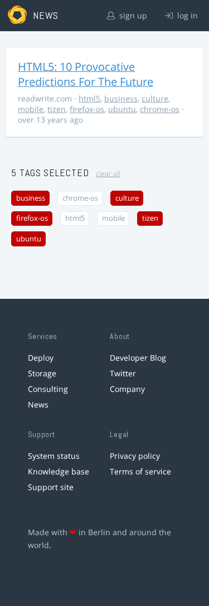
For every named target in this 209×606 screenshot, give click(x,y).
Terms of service (140, 471)
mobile (30, 109)
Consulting (48, 389)
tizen (56, 109)
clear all (108, 173)
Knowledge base (58, 471)
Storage (42, 373)
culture (155, 98)
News (38, 404)
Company (127, 389)
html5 (89, 98)
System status (54, 455)
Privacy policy (135, 455)
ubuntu (122, 109)
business (121, 98)
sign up (132, 15)
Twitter (123, 373)
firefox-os (87, 109)
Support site (51, 487)
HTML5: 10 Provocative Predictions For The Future (85, 74)
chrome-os (159, 109)
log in (186, 15)
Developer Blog (138, 357)
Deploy (41, 357)
